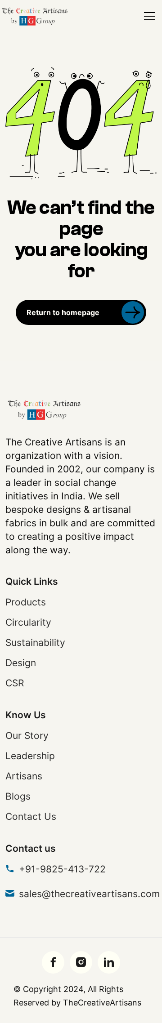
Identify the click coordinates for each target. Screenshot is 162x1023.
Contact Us (30, 816)
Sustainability (35, 642)
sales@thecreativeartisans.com (89, 893)
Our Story (27, 735)
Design (20, 662)
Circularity (28, 622)
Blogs (18, 796)
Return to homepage (63, 312)
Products (25, 602)
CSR (14, 683)
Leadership (30, 755)
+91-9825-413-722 (62, 869)
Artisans (23, 776)
